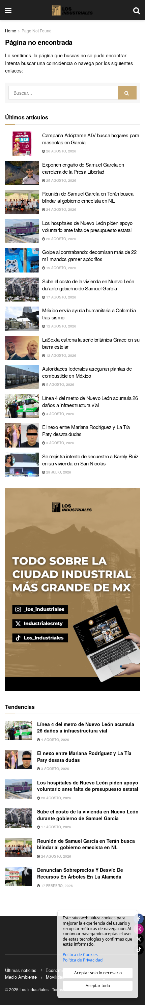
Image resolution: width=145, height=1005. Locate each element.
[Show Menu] (8, 10)
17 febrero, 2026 (56, 885)
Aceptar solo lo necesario (98, 973)
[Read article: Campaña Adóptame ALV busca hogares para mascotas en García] (22, 144)
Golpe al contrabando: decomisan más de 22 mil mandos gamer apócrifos (89, 255)
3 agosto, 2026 (59, 442)
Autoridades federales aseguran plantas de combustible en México (87, 372)
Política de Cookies (80, 954)
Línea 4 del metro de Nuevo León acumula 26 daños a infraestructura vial (90, 401)
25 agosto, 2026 (60, 180)
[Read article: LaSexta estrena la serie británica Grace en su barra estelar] (22, 348)
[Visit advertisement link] (72, 589)
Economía (55, 970)
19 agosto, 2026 (60, 267)
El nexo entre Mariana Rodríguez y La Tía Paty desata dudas (84, 756)
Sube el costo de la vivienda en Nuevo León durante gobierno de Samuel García (88, 285)
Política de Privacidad (83, 960)
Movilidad (55, 977)
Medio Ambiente (21, 977)
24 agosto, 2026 (60, 209)
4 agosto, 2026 (59, 413)
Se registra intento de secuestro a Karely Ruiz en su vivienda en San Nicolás (90, 460)
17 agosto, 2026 (60, 297)
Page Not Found (37, 30)
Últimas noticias (20, 970)
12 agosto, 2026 (60, 326)
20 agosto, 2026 (60, 238)
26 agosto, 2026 (60, 151)
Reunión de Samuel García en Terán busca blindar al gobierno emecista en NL (87, 197)
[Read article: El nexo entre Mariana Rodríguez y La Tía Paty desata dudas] (22, 435)
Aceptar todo (98, 985)
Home (10, 30)
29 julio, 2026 (58, 472)
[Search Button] (136, 10)
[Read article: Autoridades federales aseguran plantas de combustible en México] (22, 377)
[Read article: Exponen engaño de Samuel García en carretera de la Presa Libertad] (22, 173)
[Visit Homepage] (72, 10)
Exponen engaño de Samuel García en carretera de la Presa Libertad (83, 168)
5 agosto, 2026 (59, 384)
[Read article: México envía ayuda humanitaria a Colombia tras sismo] (22, 319)
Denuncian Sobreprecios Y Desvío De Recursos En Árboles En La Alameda (80, 873)
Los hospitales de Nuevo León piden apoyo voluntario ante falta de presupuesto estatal (87, 226)
